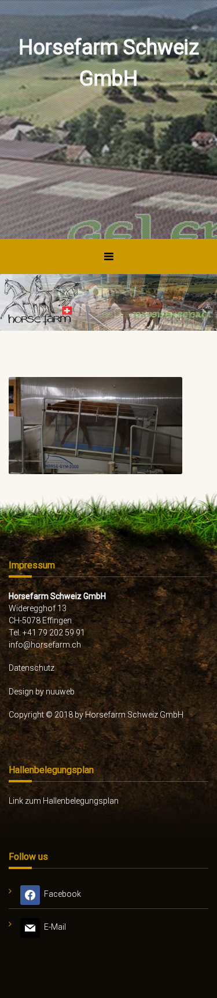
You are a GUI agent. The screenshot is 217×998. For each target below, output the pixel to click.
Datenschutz (31, 667)
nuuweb (60, 691)
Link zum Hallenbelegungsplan (64, 800)
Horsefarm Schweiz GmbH (109, 63)
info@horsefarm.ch (45, 644)
